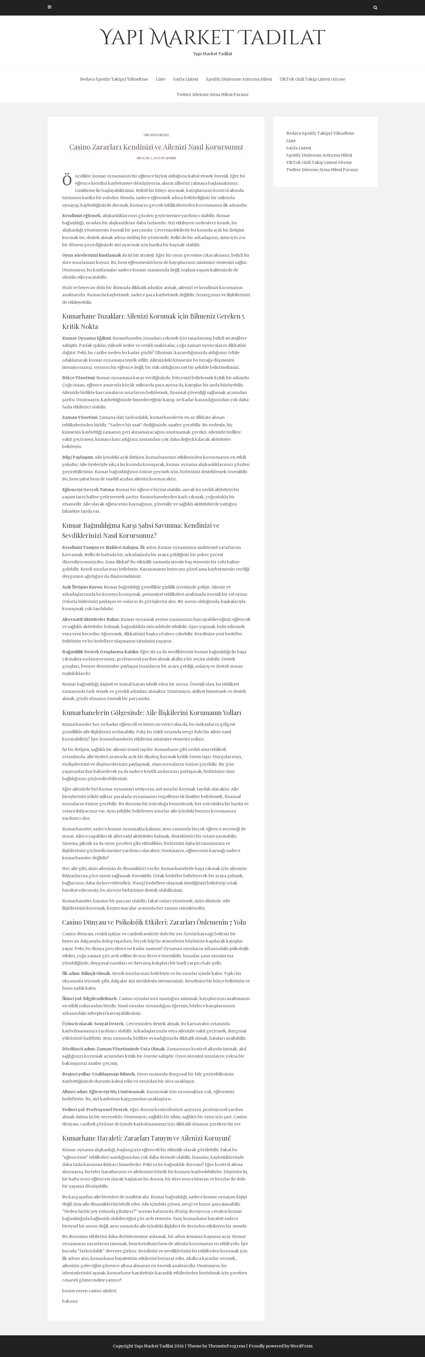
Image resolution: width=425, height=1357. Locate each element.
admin (170, 158)
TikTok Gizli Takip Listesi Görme (312, 79)
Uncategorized (156, 135)
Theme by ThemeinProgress (216, 1346)
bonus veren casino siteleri (89, 1290)
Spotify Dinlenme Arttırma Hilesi (239, 79)
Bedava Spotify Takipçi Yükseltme (114, 79)
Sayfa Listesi (185, 79)
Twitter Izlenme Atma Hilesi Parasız (213, 94)
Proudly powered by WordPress (281, 1346)
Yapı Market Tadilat (212, 40)
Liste (160, 79)
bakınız (70, 1301)
